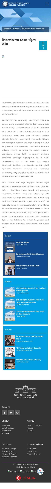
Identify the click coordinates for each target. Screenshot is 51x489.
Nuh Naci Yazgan (9, 448)
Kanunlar (6, 425)
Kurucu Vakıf (7, 451)
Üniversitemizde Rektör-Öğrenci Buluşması (30, 254)
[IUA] (33, 471)
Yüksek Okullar (33, 454)
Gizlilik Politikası (22, 467)
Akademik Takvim (9, 456)
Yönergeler (7, 430)
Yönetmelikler (8, 428)
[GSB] (40, 471)
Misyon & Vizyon (9, 454)
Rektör (30, 428)
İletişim (32, 467)
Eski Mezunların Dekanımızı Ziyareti (27, 266)
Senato (30, 430)
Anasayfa (7, 29)
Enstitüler (31, 451)
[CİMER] (25, 477)
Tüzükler (6, 433)
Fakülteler (31, 448)
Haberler (16, 29)
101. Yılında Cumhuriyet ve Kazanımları (28, 348)
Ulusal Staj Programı (22, 242)
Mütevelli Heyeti (34, 425)
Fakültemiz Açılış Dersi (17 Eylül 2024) (28, 360)
